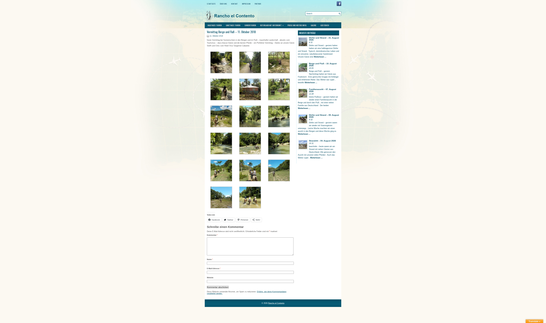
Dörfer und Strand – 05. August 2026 (324, 116)
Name (210, 259)
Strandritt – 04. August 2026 (322, 141)
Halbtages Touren (215, 25)
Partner (258, 4)
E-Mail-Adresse (214, 269)
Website (210, 278)
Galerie (313, 25)
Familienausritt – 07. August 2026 (322, 90)
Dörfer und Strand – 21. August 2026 (324, 39)
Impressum (246, 4)
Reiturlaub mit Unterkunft (272, 25)
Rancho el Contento (276, 303)
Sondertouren (250, 25)
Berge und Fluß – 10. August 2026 (323, 64)
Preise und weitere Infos (297, 25)
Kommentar (212, 235)
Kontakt (234, 4)
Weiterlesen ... (320, 57)
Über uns (223, 4)
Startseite (211, 4)
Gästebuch (324, 25)
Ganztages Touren (233, 25)
